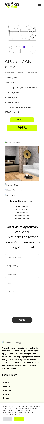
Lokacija (6, 386)
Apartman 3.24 (22, 218)
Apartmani (7, 390)
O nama (6, 382)
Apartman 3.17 (22, 212)
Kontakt (6, 398)
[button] (22, 119)
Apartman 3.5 (22, 207)
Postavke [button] (7, 419)
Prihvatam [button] (18, 419)
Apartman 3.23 (22, 215)
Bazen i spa (7, 394)
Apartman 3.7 (22, 210)
